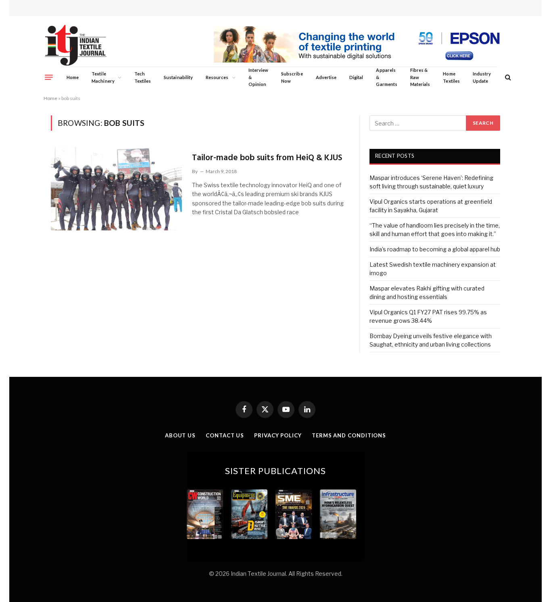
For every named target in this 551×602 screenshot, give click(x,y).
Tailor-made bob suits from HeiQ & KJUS (267, 158)
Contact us (225, 435)
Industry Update (482, 77)
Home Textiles (451, 77)
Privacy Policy (278, 435)
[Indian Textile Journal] (76, 45)
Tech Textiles (142, 77)
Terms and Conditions (349, 435)
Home (73, 77)
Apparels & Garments (386, 77)
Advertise (326, 77)
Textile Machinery (103, 77)
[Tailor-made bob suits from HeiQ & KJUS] (116, 188)
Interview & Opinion (258, 77)
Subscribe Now (292, 77)
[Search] (507, 77)
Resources (217, 77)
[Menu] (49, 77)
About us (180, 435)
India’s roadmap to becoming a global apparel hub (434, 249)
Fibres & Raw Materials (420, 77)
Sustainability (178, 77)
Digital (356, 77)
